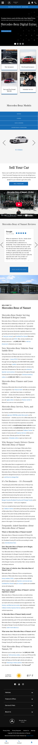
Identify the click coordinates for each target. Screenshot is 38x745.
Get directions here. (10, 543)
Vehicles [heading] (8, 692)
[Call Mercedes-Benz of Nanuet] (35, 3)
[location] (32, 3)
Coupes (19, 118)
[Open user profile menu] (31, 742)
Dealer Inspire (29, 735)
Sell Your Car (18, 183)
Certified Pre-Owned (22, 336)
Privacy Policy (6, 730)
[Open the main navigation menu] (3, 2)
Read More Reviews (19, 269)
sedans (14, 364)
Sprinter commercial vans (24, 581)
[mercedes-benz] (9, 2)
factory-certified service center (11, 605)
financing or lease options (14, 662)
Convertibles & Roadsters (19, 127)
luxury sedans (6, 578)
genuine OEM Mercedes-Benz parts (17, 415)
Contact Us (26, 730)
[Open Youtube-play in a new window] (19, 684)
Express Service (21, 433)
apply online (10, 400)
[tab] (19, 114)
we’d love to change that (11, 477)
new (4, 336)
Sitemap (33, 730)
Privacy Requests (16, 730)
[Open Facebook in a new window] (15, 684)
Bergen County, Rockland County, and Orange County (17, 500)
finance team (18, 389)
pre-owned (9, 336)
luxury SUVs (13, 359)
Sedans (19, 113)
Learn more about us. (12, 627)
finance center (26, 400)
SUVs (15, 339)
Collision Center (27, 430)
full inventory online (14, 655)
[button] (15, 44)
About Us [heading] (8, 712)
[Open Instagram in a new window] (23, 684)
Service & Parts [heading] (10, 705)
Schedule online (13, 438)
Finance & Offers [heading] (10, 699)
